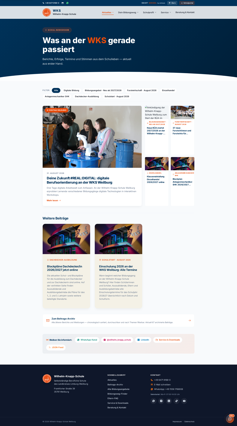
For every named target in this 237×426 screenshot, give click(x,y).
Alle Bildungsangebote (118, 389)
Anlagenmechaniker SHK (57, 96)
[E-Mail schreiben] (62, 3)
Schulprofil (148, 12)
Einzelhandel (168, 90)
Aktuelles (106, 12)
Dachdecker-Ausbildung (87, 96)
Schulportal (188, 3)
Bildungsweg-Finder (117, 394)
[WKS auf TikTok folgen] (176, 401)
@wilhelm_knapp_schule (119, 340)
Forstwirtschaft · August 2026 (141, 90)
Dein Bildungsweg (127, 12)
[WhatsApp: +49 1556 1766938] (67, 3)
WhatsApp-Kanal (89, 340)
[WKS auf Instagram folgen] (161, 401)
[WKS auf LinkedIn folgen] (169, 401)
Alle (56, 90)
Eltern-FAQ (113, 398)
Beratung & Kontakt (185, 12)
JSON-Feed (57, 347)
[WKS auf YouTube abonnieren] (184, 401)
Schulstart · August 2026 (117, 96)
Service (165, 12)
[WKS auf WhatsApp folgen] (153, 401)
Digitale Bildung (71, 90)
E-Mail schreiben (162, 384)
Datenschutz (189, 422)
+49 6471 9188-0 (52, 3)
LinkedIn (145, 340)
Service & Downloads (169, 340)
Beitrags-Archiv (115, 384)
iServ (173, 3)
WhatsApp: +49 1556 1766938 (168, 389)
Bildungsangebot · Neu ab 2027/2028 (103, 90)
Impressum (177, 422)
